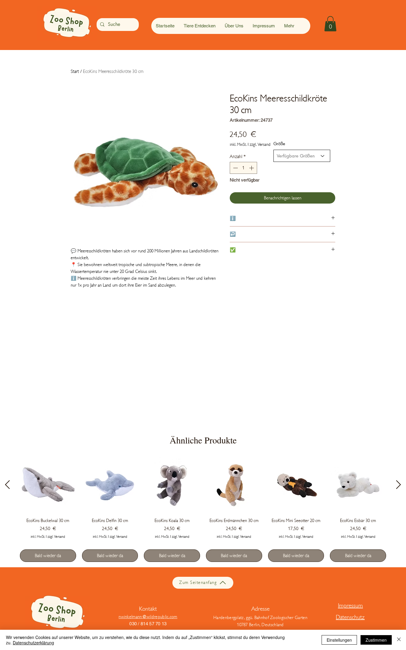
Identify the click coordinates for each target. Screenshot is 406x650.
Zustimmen (376, 640)
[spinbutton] (243, 168)
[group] (203, 509)
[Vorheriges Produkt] (7, 484)
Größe (279, 144)
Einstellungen (339, 640)
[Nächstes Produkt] (398, 484)
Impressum (350, 605)
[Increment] (252, 168)
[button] (330, 23)
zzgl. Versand (260, 144)
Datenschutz (350, 617)
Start (75, 71)
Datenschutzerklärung (33, 643)
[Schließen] (398, 640)
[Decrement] (235, 168)
